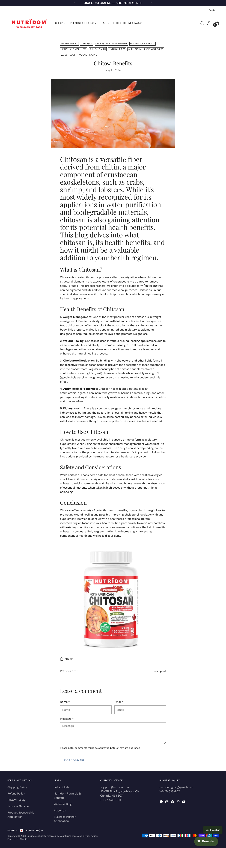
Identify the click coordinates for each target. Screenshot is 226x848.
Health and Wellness (73, 49)
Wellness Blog (63, 804)
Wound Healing (88, 55)
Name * (65, 702)
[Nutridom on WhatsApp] (178, 802)
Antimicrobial (69, 43)
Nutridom (31, 836)
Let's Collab (61, 787)
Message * (67, 719)
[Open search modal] (201, 23)
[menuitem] (60, 23)
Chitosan (86, 43)
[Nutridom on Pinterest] (173, 802)
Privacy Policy (16, 800)
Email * (119, 702)
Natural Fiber (117, 49)
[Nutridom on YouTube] (184, 802)
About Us (60, 810)
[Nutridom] (28, 23)
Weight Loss (68, 55)
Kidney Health (98, 49)
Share (69, 659)
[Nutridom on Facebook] (161, 802)
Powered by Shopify (17, 839)
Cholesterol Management (111, 43)
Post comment (74, 760)
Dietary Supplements (142, 43)
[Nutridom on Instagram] (167, 802)
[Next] (152, 3)
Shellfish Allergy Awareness (145, 49)
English (212, 10)
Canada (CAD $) (32, 830)
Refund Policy (16, 793)
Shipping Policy (17, 787)
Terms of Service (18, 806)
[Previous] (74, 3)
